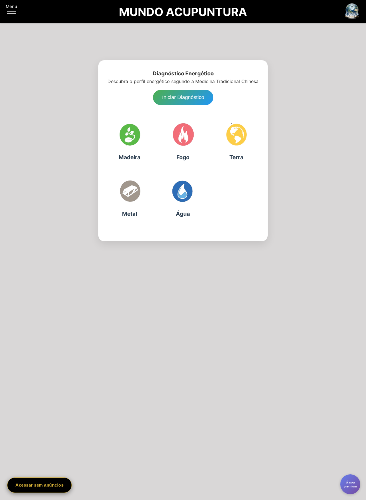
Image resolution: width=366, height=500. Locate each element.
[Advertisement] (183, 302)
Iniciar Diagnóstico (183, 97)
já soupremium (350, 484)
